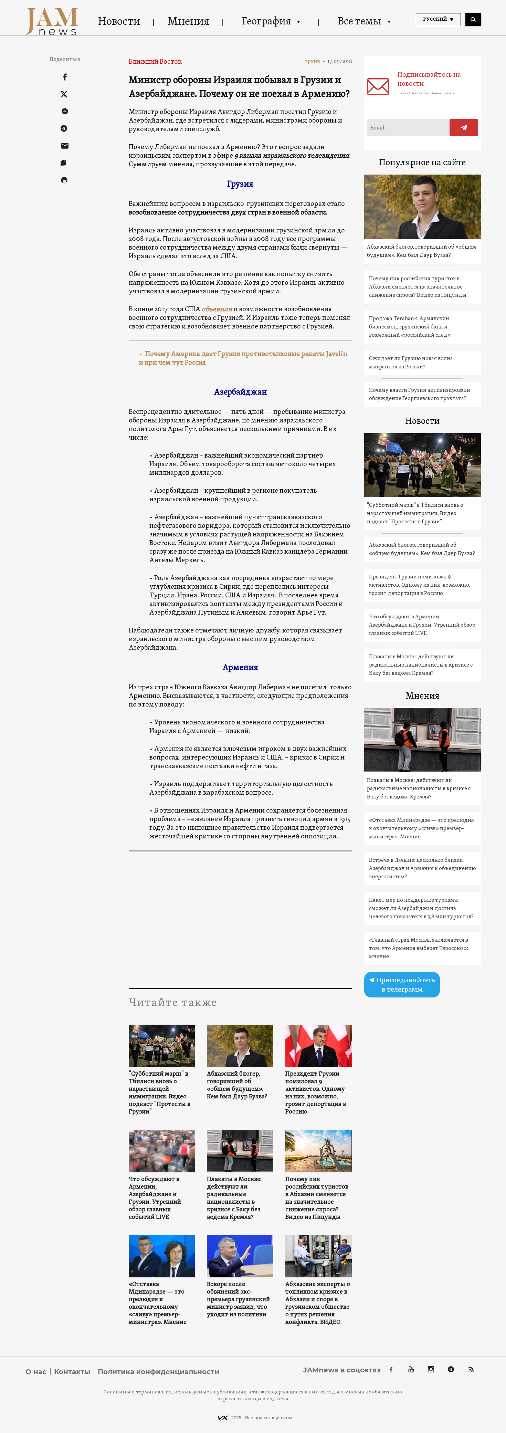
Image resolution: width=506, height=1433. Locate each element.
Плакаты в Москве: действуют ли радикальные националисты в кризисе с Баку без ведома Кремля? (234, 1198)
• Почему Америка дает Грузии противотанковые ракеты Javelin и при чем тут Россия (243, 358)
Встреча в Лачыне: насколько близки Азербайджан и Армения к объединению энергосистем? (422, 868)
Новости (119, 22)
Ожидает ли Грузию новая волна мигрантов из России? (411, 362)
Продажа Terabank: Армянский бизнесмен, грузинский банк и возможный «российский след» (410, 327)
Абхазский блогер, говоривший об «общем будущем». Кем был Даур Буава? (237, 1085)
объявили (217, 309)
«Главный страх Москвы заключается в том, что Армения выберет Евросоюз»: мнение (418, 948)
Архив (314, 61)
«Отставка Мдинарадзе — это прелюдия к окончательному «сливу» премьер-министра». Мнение (158, 1303)
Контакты (72, 1371)
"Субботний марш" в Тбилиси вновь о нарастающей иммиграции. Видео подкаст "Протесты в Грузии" (159, 1093)
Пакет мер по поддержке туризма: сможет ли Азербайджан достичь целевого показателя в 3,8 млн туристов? (421, 908)
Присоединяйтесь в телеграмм (405, 984)
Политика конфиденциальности (158, 1371)
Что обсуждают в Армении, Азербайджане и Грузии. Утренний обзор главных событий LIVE (155, 1198)
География (266, 21)
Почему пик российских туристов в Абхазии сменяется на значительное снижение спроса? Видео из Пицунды (316, 1198)
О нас (35, 1371)
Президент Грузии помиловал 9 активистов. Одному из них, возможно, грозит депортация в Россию (315, 1093)
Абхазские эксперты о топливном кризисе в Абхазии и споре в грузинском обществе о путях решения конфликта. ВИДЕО (317, 1303)
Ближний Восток (155, 61)
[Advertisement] (240, 919)
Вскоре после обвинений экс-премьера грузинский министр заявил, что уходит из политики (238, 1300)
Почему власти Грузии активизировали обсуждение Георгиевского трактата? (419, 394)
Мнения (188, 22)
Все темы (359, 21)
